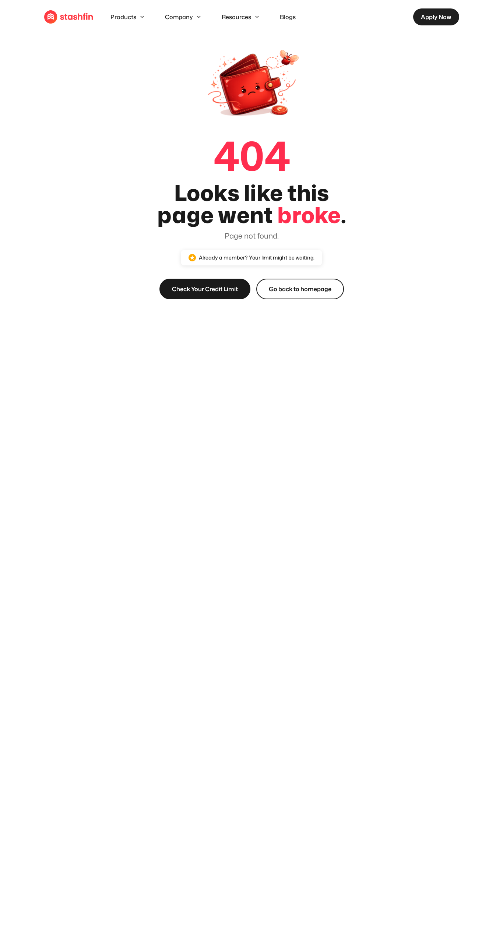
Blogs (288, 17)
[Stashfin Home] (68, 17)
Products (123, 17)
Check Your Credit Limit (205, 289)
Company (179, 17)
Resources (236, 17)
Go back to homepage (300, 289)
